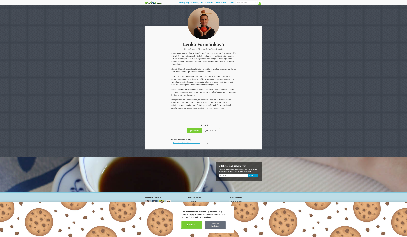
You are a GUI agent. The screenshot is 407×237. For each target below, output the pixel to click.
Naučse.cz (153, 2)
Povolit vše (191, 225)
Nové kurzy (195, 3)
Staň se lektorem (207, 3)
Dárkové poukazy (220, 3)
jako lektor (194, 130)
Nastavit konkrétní (215, 224)
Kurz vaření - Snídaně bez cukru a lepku (186, 143)
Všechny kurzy (184, 3)
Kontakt (231, 3)
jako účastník (211, 130)
